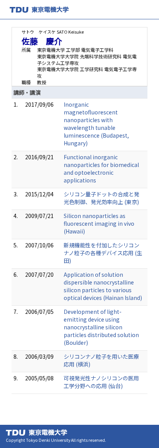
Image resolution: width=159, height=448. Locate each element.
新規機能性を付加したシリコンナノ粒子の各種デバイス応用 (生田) (103, 252)
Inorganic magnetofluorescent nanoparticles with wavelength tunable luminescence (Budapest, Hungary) (96, 124)
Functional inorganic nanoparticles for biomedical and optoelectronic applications (101, 168)
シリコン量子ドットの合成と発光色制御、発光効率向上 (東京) (101, 198)
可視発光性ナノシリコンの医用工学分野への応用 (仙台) (101, 382)
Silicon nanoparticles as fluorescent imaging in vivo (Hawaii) (99, 223)
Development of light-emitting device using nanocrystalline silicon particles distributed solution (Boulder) (101, 327)
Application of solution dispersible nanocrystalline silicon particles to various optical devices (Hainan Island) (103, 286)
